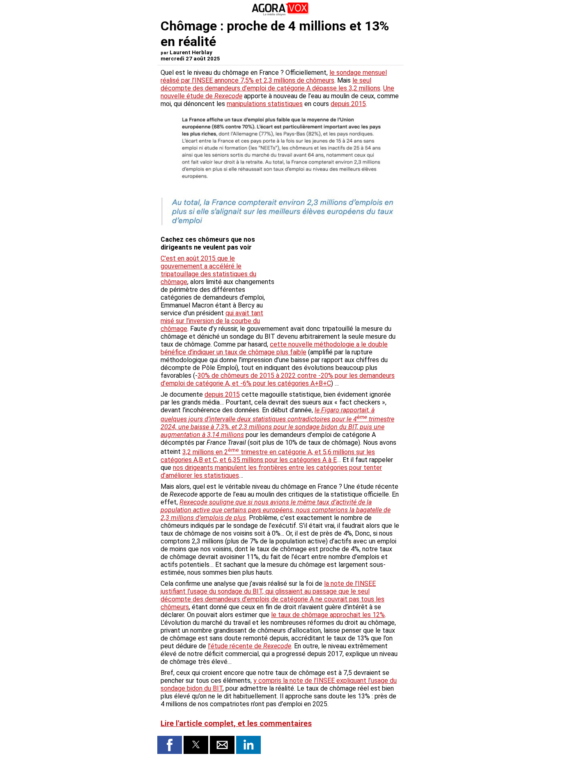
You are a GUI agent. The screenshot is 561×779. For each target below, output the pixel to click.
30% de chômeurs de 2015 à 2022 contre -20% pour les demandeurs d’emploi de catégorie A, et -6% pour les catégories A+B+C (278, 379)
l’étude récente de (249, 646)
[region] (338, 275)
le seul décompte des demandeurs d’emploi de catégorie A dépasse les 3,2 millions (270, 84)
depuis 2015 (348, 104)
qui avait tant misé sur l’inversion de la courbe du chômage (212, 321)
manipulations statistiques (265, 104)
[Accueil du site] (280, 14)
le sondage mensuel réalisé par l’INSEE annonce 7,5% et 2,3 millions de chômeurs (274, 76)
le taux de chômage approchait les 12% (328, 615)
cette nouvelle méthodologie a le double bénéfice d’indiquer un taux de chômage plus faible (274, 348)
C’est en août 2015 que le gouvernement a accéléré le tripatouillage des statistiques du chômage (208, 270)
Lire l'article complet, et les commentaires (236, 723)
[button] (169, 745)
